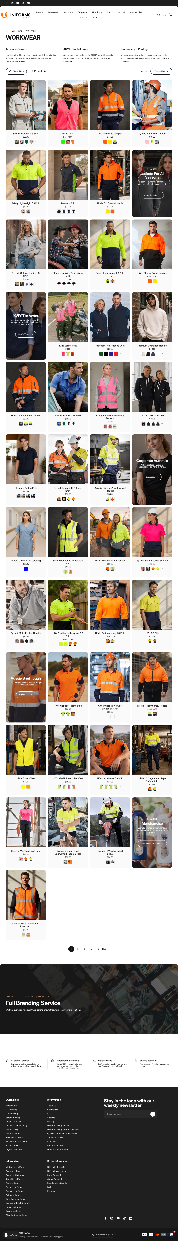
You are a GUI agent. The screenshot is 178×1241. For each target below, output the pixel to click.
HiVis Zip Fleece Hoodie (110, 203)
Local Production (55, 1175)
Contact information (33, 1236)
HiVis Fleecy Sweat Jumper (152, 273)
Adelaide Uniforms (14, 1179)
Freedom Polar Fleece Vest (110, 345)
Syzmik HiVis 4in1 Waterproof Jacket (110, 489)
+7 (35, 284)
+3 (78, 284)
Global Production (55, 1179)
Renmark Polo (68, 203)
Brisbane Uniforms (14, 1191)
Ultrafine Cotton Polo (26, 488)
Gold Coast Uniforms (15, 1199)
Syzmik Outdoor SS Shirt (68, 415)
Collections (17, 31)
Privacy (50, 1121)
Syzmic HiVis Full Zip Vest (152, 133)
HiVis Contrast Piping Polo (68, 705)
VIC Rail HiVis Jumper (110, 133)
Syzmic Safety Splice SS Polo (152, 560)
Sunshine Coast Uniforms (18, 1203)
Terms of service (46, 1236)
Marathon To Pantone (57, 1149)
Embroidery (11, 1105)
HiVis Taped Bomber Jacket (25, 415)
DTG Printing (12, 1113)
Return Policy (12, 1129)
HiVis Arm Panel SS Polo (110, 778)
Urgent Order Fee (14, 1149)
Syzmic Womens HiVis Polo (25, 851)
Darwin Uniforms (14, 1211)
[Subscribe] (152, 1114)
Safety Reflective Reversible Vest (68, 562)
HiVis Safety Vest (26, 778)
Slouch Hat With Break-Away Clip (68, 274)
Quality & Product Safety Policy (62, 1133)
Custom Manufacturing (16, 1125)
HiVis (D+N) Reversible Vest (68, 778)
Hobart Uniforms (13, 1207)
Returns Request (14, 1133)
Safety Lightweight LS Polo (110, 273)
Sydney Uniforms (14, 1171)
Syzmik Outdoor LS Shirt (26, 133)
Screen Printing (13, 1117)
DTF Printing (12, 1109)
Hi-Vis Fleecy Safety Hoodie (152, 705)
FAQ (49, 1113)
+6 (35, 141)
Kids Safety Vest (68, 345)
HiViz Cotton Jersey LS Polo (110, 633)
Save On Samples (14, 1137)
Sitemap (51, 1117)
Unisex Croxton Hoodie (152, 415)
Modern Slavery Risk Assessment (63, 1129)
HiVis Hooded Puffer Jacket (110, 560)
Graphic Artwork (13, 1121)
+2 (78, 499)
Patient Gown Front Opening (26, 560)
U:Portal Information (56, 1167)
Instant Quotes (13, 1145)
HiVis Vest (67, 133)
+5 (78, 211)
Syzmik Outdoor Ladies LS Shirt (26, 274)
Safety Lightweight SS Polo (26, 203)
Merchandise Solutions (58, 1183)
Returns (51, 1191)
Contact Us (52, 1109)
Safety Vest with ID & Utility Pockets (110, 417)
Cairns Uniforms (13, 1195)
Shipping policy (58, 1236)
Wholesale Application (16, 1141)
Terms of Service (55, 1137)
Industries (52, 1141)
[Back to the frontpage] (7, 31)
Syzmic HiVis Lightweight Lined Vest (25, 925)
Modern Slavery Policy (58, 1125)
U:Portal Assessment (57, 1171)
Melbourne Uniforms (15, 1167)
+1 (120, 354)
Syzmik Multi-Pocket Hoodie (26, 633)
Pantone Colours (55, 1145)
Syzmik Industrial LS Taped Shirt (68, 489)
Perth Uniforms (13, 1183)
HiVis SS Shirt (152, 633)
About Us (51, 1105)
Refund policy (20, 1236)
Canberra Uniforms (15, 1175)
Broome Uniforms (14, 1187)
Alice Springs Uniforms (16, 1215)
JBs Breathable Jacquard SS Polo (68, 634)
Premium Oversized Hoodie (152, 345)
